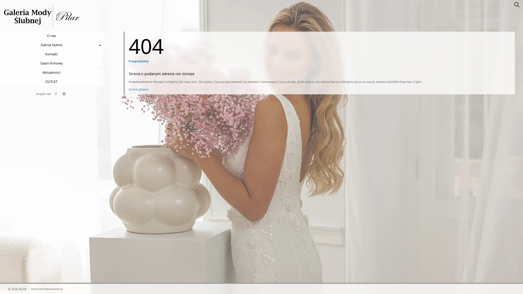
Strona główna (139, 89)
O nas (51, 35)
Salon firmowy (51, 63)
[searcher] (517, 5)
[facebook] (56, 93)
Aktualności (51, 72)
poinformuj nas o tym (404, 81)
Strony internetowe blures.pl (47, 289)
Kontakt (51, 54)
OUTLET (51, 81)
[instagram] (64, 93)
